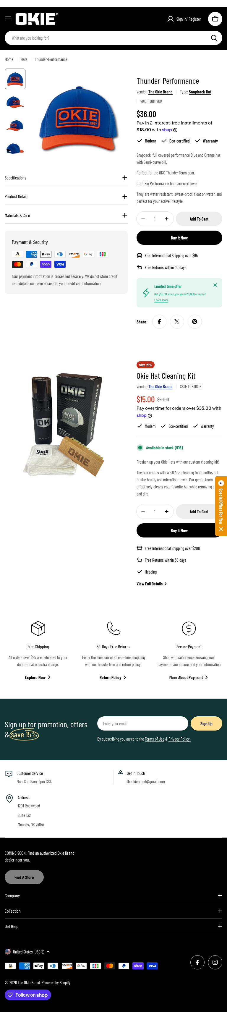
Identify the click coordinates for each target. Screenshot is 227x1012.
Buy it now (179, 237)
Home (9, 59)
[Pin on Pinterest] (195, 322)
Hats (24, 59)
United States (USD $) (28, 951)
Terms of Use (154, 738)
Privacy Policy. (179, 738)
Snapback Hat (200, 91)
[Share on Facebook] (159, 322)
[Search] (214, 37)
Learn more (161, 300)
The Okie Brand (160, 91)
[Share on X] (177, 322)
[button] (221, 506)
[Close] (215, 285)
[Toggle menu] (8, 18)
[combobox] (113, 38)
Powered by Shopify (56, 982)
